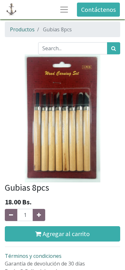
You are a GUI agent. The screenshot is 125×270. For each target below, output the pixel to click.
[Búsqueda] (113, 48)
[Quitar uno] (11, 215)
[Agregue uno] (39, 215)
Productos (22, 29)
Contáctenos (98, 9)
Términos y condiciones (33, 255)
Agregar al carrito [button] (65, 234)
